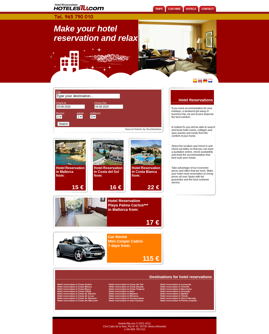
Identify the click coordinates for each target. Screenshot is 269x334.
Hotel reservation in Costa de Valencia (77, 298)
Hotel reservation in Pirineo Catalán (178, 300)
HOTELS (191, 9)
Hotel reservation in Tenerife (174, 287)
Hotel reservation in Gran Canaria (126, 300)
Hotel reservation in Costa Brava (74, 289)
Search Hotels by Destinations (143, 129)
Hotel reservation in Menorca (123, 296)
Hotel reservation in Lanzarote (175, 284)
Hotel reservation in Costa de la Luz (75, 296)
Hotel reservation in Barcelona (176, 289)
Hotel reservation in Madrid (174, 293)
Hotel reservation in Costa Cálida (74, 291)
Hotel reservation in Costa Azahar (74, 284)
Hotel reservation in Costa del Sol (126, 284)
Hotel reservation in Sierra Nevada (178, 298)
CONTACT (208, 9)
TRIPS (159, 9)
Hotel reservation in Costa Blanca (74, 287)
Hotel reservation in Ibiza (121, 291)
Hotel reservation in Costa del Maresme (77, 300)
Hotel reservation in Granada (175, 291)
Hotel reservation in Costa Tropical (126, 289)
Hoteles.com (126, 323)
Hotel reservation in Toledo (174, 296)
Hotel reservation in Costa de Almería (76, 293)
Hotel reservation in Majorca (123, 293)
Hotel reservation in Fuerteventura (126, 298)
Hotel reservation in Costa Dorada (126, 287)
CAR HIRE (174, 9)
